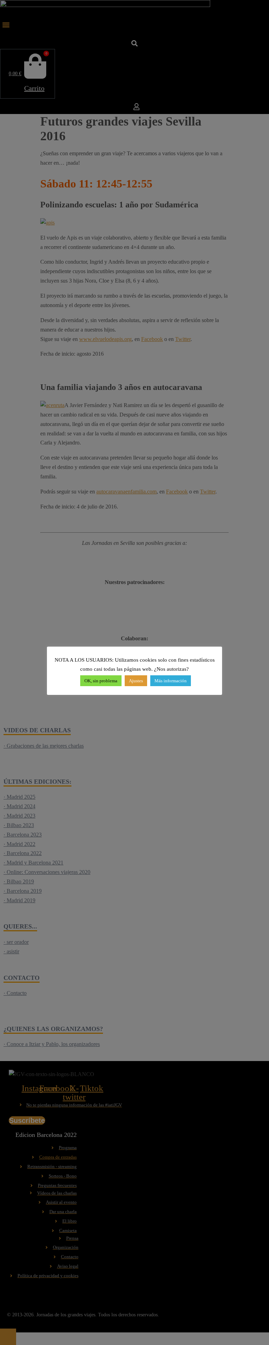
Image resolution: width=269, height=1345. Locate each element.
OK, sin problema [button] (100, 680)
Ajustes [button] (136, 680)
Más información (170, 680)
